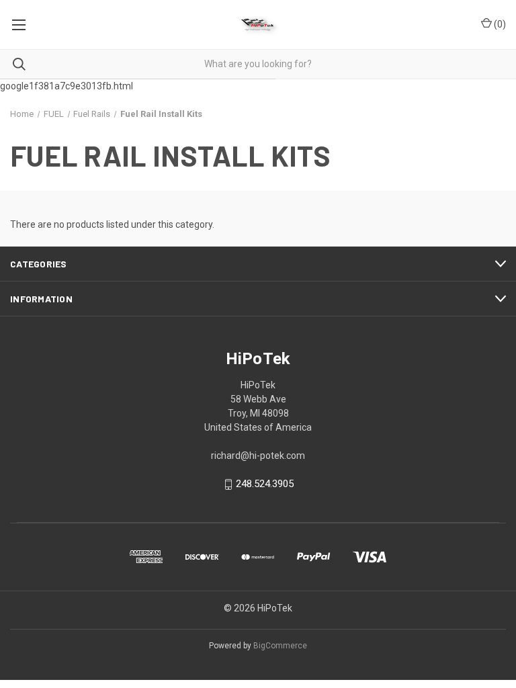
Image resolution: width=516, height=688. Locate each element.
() (499, 24)
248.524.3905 (265, 484)
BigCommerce (280, 645)
